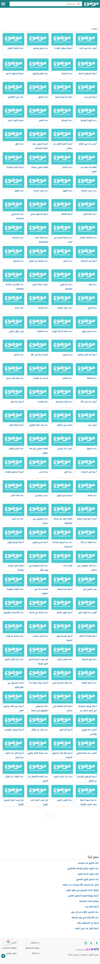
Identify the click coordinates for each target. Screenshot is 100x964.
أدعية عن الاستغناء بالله (88, 923)
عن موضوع (35, 942)
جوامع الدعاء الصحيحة (89, 901)
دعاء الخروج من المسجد (88, 863)
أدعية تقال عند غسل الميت (87, 928)
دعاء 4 (95, 29)
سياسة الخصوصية (32, 948)
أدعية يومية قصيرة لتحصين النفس (83, 896)
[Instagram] (86, 943)
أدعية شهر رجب (92, 907)
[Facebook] (97, 943)
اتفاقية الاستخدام (9, 948)
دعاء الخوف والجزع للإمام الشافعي (83, 868)
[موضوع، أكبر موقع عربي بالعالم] (91, 4)
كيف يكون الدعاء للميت (88, 874)
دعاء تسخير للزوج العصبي (87, 879)
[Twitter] (91, 943)
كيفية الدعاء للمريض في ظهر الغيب (82, 890)
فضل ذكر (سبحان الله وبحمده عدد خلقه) (81, 885)
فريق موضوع (11, 953)
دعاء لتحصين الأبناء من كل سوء (85, 912)
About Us (35, 953)
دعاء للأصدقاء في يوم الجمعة (85, 917)
